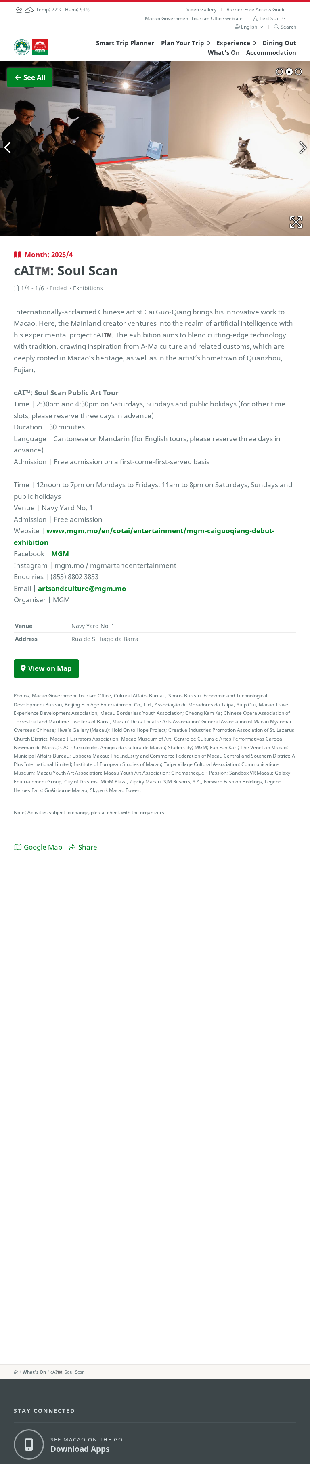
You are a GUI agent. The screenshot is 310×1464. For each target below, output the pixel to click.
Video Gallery (201, 9)
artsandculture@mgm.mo (82, 588)
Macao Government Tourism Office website (194, 18)
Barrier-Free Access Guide (256, 9)
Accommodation (271, 52)
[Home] (16, 1372)
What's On (224, 52)
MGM (60, 553)
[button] (269, 18)
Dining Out (279, 43)
